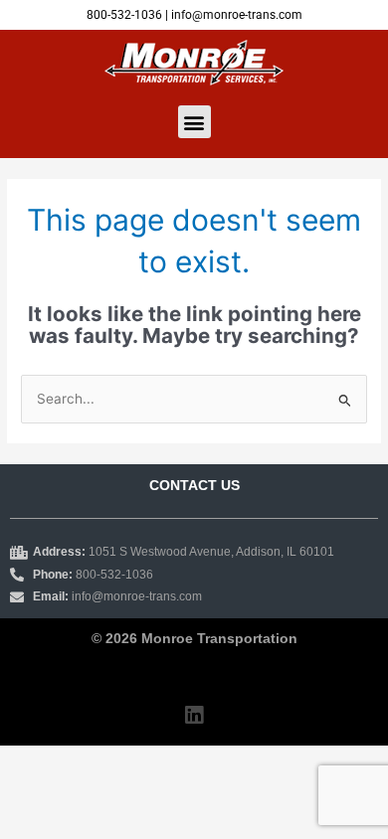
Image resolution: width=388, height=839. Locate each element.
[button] (194, 121)
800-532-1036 (124, 15)
